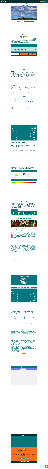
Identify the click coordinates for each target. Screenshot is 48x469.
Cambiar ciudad (18, 21)
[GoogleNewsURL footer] (26, 458)
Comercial (22, 445)
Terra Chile (14, 439)
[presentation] (35, 49)
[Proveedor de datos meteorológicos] (24, 462)
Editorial (26, 445)
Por (35, 38)
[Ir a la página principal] (3, 1)
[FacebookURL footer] (21, 458)
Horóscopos (24, 440)
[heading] (24, 353)
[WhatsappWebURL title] (24, 36)
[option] (15, 54)
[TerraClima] (45, 1)
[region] (24, 28)
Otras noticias (24, 442)
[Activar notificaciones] (43, 466)
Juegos (34, 440)
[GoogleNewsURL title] (26, 36)
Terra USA (14, 440)
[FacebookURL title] (21, 36)
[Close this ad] (47, 464)
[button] (5, 29)
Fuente (34, 39)
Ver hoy (29, 21)
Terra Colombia (24, 439)
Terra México (33, 439)
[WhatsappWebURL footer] (24, 458)
